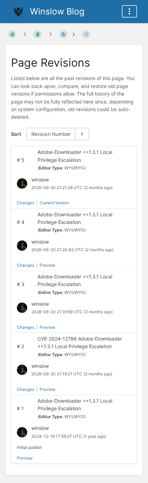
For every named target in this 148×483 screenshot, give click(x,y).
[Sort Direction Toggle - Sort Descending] (81, 134)
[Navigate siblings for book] (25, 34)
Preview (47, 265)
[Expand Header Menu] (129, 11)
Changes (25, 202)
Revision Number (51, 134)
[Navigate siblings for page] (50, 34)
